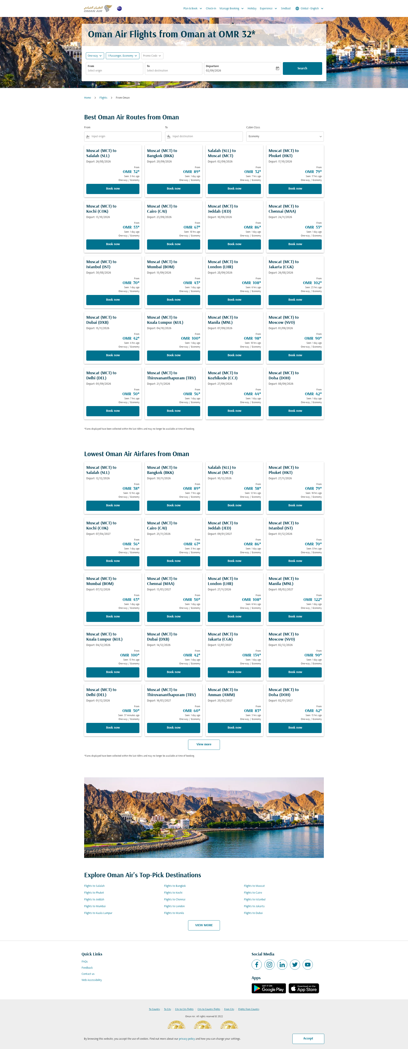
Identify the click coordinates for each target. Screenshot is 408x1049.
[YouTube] (308, 965)
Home (87, 97)
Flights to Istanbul (254, 899)
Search (302, 68)
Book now (113, 188)
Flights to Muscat (254, 886)
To (148, 66)
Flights (103, 97)
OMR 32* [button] (237, 35)
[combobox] (114, 70)
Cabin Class (253, 127)
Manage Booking (232, 8)
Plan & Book (193, 8)
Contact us (88, 974)
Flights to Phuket (94, 892)
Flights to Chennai (174, 899)
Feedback (87, 967)
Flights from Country (248, 1009)
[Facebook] (257, 965)
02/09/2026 (213, 70)
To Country (154, 1009)
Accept (308, 1038)
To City (167, 1009)
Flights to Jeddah (94, 899)
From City (229, 1009)
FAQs (85, 961)
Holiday (252, 8)
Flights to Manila (174, 913)
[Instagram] (269, 965)
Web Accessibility (92, 980)
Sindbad (285, 8)
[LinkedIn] (282, 965)
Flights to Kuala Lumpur (98, 913)
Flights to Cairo (253, 892)
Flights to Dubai (253, 913)
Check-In (211, 8)
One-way (93, 55)
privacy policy (187, 1039)
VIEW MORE (204, 925)
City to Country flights (209, 1009)
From (91, 66)
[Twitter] (295, 965)
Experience (269, 8)
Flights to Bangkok (175, 886)
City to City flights (184, 1009)
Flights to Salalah (94, 886)
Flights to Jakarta (254, 906)
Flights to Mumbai (95, 906)
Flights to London (174, 906)
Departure (212, 66)
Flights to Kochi (173, 892)
